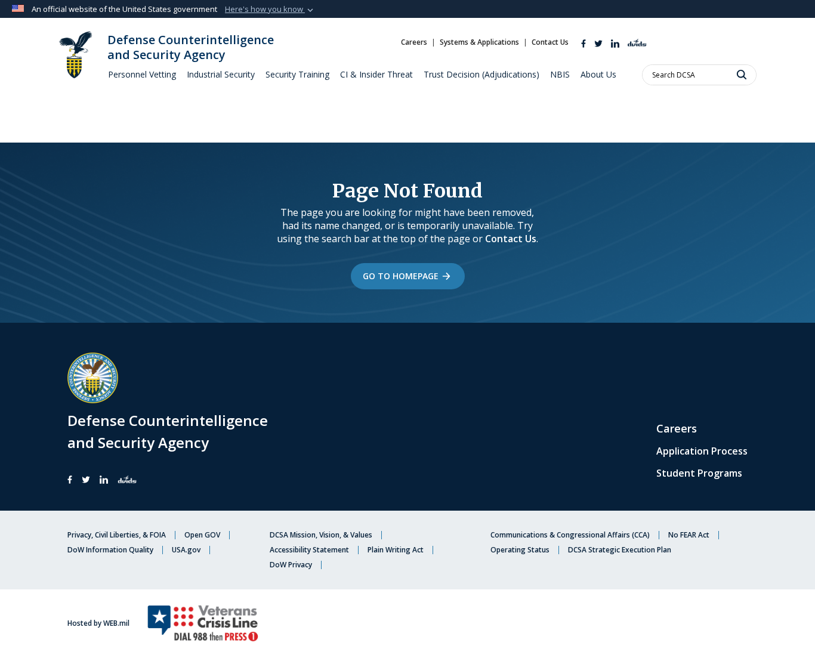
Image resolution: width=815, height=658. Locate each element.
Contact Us (510, 238)
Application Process (702, 451)
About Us (598, 74)
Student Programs (699, 473)
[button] (270, 10)
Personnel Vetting (142, 74)
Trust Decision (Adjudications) (481, 74)
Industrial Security (221, 74)
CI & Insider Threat (376, 74)
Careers (676, 428)
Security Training (297, 74)
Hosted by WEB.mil (98, 623)
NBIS (560, 74)
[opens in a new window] (598, 42)
